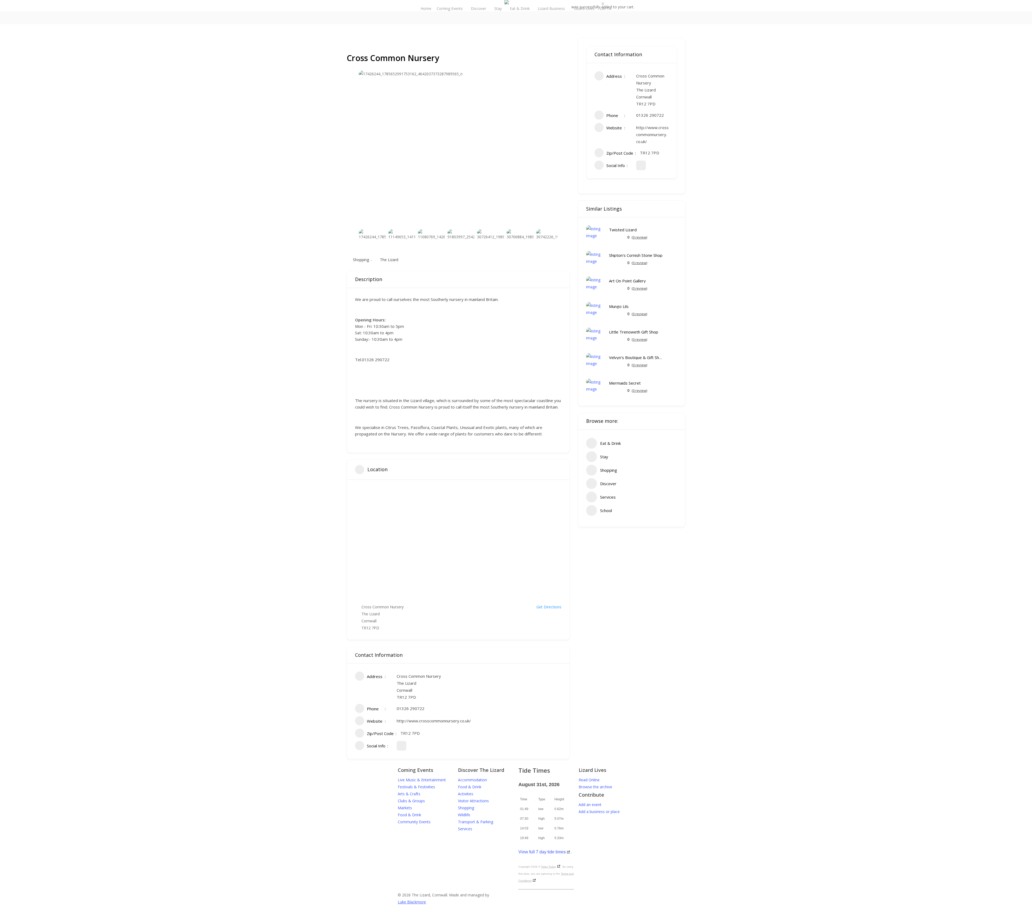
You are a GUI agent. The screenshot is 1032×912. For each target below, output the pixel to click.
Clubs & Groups (411, 800)
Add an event (590, 804)
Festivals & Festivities (416, 786)
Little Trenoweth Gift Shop (633, 332)
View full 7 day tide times (542, 852)
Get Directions (548, 606)
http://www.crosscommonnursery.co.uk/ (434, 720)
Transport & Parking (475, 821)
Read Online (589, 779)
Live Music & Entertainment (422, 779)
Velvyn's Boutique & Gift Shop (636, 358)
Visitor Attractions (473, 800)
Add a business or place (599, 811)
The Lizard (389, 259)
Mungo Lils (619, 306)
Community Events (414, 821)
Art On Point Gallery (627, 281)
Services (465, 828)
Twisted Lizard (623, 230)
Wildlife (464, 814)
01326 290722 (410, 708)
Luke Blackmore (412, 901)
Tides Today (548, 866)
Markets (405, 807)
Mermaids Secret (625, 383)
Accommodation (472, 779)
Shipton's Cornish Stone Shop (635, 255)
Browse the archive (595, 786)
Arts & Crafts (409, 793)
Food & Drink (409, 814)
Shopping (361, 259)
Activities (465, 793)
